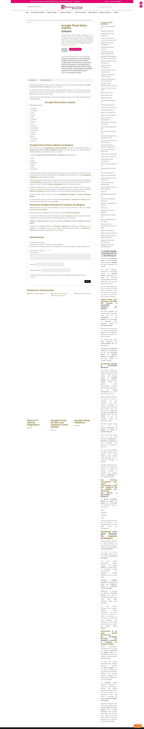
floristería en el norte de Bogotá (56, 148)
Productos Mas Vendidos (108, 215)
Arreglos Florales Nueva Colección (71, 61)
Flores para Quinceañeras (109, 164)
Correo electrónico (36, 270)
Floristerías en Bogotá (72, 212)
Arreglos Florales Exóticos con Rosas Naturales (75, 59)
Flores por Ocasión (65, 12)
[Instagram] (141, 6)
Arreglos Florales (51, 12)
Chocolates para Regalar (108, 100)
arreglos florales (49, 204)
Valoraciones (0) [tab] (45, 80)
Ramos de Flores (49, 221)
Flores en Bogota (115, 1)
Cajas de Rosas (105, 98)
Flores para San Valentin (108, 168)
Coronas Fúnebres (106, 105)
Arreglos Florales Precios (108, 88)
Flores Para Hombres (107, 154)
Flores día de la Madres (37, 12)
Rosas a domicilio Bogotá (39, 209)
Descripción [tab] (32, 80)
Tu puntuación (34, 250)
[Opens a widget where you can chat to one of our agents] (137, 726)
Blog (106, 1)
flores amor (71, 72)
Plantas (116, 12)
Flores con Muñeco (80, 12)
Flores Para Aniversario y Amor (81, 63)
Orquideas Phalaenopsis (108, 194)
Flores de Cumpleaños (107, 115)
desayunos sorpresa (61, 226)
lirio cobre (78, 72)
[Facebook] (141, 3)
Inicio (27, 12)
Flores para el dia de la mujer (82, 66)
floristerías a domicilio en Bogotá (74, 199)
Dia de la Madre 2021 (107, 107)
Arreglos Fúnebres (104, 12)
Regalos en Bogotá (106, 230)
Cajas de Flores (92, 12)
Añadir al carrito (75, 49)
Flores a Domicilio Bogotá (109, 365)
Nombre (32, 264)
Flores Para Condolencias (108, 127)
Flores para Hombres (107, 156)
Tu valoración (34, 252)
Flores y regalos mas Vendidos (83, 68)
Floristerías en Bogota (67, 194)
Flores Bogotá (66, 216)
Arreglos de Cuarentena (108, 26)
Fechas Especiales (106, 110)
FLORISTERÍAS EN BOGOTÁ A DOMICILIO (109, 253)
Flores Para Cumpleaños (73, 20)
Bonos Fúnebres (106, 92)
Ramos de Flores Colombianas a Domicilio (42, 20)
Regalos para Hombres (108, 233)
